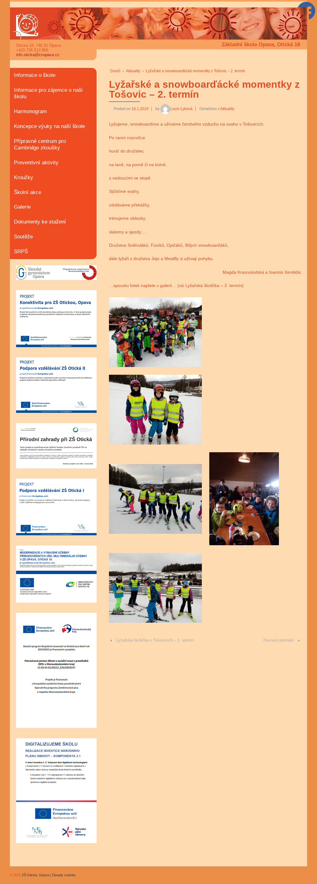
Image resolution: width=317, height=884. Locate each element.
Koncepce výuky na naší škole (49, 126)
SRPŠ (21, 251)
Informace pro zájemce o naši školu (48, 93)
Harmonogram (30, 111)
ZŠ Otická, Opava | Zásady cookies (48, 875)
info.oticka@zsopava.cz (37, 54)
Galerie (22, 207)
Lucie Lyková (181, 109)
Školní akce (27, 192)
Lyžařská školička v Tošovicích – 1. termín (154, 640)
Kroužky (23, 177)
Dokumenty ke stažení (40, 222)
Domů (115, 71)
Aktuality (133, 71)
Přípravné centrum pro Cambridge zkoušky (40, 144)
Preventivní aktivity (36, 163)
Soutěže (23, 237)
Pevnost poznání (278, 640)
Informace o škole (34, 75)
